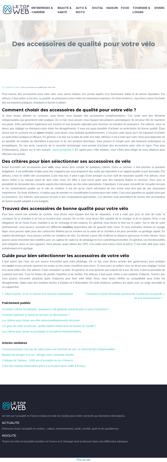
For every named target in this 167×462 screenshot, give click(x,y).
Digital (97, 7)
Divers (159, 7)
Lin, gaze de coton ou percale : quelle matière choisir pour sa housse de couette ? (49, 326)
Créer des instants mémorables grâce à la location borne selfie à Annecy (43, 366)
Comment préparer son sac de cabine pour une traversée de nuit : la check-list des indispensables (58, 349)
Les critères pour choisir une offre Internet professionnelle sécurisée (41, 320)
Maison (112, 7)
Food (125, 7)
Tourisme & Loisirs (141, 10)
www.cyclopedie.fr (63, 149)
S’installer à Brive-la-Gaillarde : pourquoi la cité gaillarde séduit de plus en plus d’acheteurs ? (55, 309)
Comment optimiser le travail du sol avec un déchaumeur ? (36, 314)
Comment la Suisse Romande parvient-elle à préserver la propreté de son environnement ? (124, 296)
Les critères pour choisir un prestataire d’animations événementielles (41, 331)
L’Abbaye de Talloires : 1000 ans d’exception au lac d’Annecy (37, 360)
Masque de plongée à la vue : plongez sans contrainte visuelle (38, 354)
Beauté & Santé (64, 10)
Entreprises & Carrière (42, 10)
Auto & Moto (81, 10)
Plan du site (83, 459)
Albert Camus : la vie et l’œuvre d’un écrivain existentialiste (39, 293)
